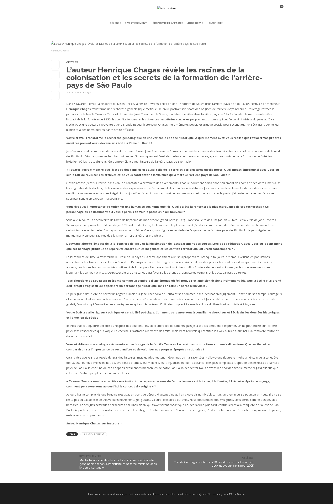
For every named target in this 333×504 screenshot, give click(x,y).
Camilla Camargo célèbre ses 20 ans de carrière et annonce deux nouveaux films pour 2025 (214, 464)
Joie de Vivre (72, 92)
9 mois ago (85, 92)
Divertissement (135, 23)
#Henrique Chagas (94, 434)
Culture (72, 62)
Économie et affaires (167, 23)
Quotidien (216, 23)
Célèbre (115, 23)
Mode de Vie (195, 23)
